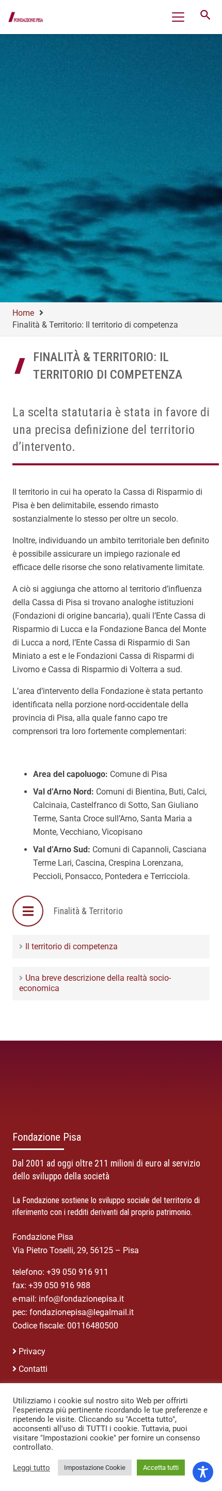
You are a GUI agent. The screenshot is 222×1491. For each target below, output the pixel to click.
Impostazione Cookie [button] (94, 1467)
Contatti (33, 1369)
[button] (178, 17)
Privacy (32, 1351)
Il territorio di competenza (71, 946)
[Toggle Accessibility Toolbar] (203, 1472)
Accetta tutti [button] (161, 1467)
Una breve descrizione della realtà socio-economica (95, 983)
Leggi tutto (31, 1467)
